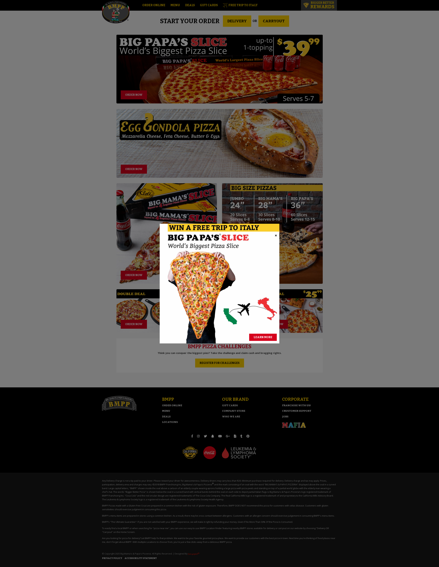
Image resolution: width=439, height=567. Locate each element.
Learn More (263, 337)
